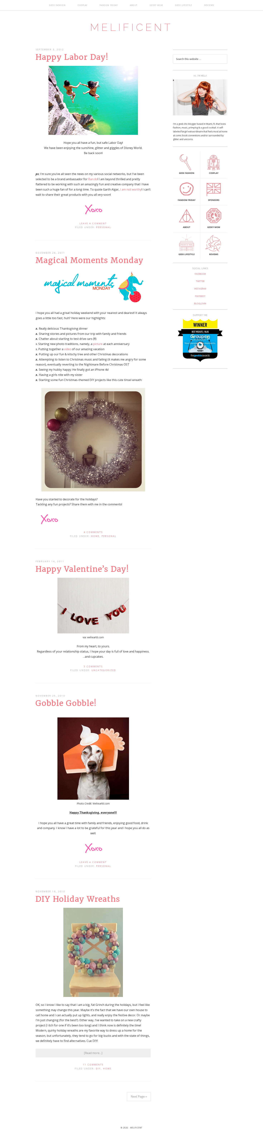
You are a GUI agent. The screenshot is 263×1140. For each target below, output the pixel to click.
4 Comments (93, 532)
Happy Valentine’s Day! (82, 569)
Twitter (200, 281)
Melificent (131, 27)
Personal (103, 227)
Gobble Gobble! (66, 703)
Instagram (200, 288)
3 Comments (93, 666)
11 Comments (93, 1064)
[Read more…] (93, 1053)
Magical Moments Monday (90, 260)
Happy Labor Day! (72, 57)
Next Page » (139, 1096)
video (67, 349)
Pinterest (200, 296)
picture (98, 344)
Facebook (200, 273)
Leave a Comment (93, 223)
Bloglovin (200, 303)
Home (95, 536)
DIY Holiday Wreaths (78, 899)
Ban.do (93, 179)
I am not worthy (130, 189)
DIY (98, 1068)
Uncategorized (103, 670)
